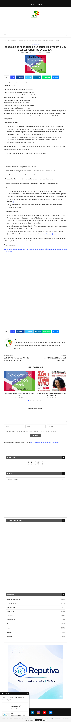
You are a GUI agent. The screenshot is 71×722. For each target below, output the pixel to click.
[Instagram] (36, 4)
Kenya (36, 628)
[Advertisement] (35, 24)
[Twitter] (31, 4)
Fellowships (37, 2)
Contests (53, 2)
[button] (6, 385)
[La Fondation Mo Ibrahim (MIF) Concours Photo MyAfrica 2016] (6, 707)
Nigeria (36, 624)
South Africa (36, 620)
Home (8, 2)
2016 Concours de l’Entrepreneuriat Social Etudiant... (18, 715)
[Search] (66, 34)
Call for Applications (18, 2)
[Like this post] (13, 77)
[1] (13, 202)
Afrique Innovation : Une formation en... (13, 697)
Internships (46, 2)
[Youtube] (39, 4)
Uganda (36, 636)
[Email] (41, 4)
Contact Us (60, 2)
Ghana (36, 632)
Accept (38, 720)
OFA (27, 52)
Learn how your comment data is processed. (44, 442)
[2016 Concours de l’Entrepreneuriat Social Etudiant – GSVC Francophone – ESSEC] (6, 715)
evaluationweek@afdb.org (50, 234)
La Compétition (12, 40)
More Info (45, 720)
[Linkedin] (32, 712)
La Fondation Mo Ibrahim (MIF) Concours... (18, 705)
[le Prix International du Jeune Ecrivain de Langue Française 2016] (51, 381)
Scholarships (29, 2)
